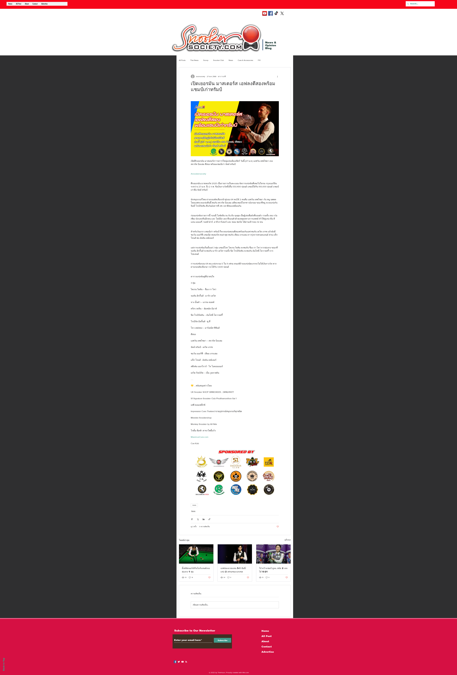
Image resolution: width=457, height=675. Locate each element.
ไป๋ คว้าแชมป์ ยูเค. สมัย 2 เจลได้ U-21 (273, 570)
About (265, 641)
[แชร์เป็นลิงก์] (209, 519)
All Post (266, 636)
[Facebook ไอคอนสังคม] (175, 661)
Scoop (205, 60)
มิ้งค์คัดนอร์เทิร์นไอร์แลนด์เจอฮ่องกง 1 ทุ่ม (196, 570)
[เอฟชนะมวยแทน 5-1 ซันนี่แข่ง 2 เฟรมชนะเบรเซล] (235, 554)
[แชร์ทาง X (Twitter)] (198, 519)
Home (265, 631)
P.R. (259, 60)
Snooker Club (218, 60)
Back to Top (4, 664)
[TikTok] (276, 13)
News (231, 60)
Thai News (194, 60)
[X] (282, 13)
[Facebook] (270, 13)
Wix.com (245, 672)
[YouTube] (264, 13)
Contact (266, 646)
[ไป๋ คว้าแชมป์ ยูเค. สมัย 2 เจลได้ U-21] (273, 554)
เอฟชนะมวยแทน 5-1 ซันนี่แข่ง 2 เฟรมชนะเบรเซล (233, 570)
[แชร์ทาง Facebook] (192, 519)
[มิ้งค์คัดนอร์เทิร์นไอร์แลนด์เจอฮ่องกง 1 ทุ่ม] (196, 554)
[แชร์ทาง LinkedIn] (203, 519)
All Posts (182, 60)
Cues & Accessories (245, 60)
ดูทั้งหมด (288, 540)
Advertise (267, 652)
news (194, 505)
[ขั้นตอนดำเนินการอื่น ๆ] (277, 76)
